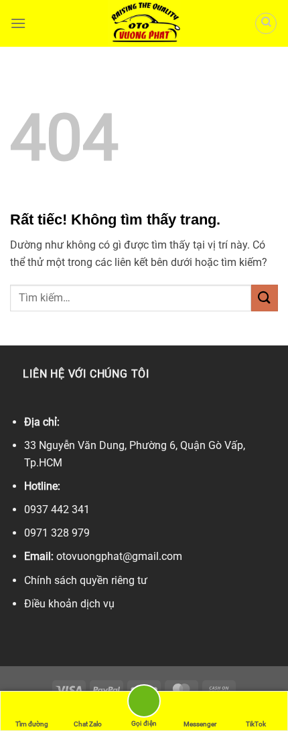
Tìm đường (31, 724)
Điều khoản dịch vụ (69, 603)
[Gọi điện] (144, 703)
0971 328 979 (57, 533)
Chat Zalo (88, 724)
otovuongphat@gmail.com (119, 556)
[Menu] (18, 23)
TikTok (256, 724)
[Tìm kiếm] (266, 23)
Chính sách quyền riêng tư (85, 580)
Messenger (200, 724)
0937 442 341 (57, 509)
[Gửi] (264, 298)
